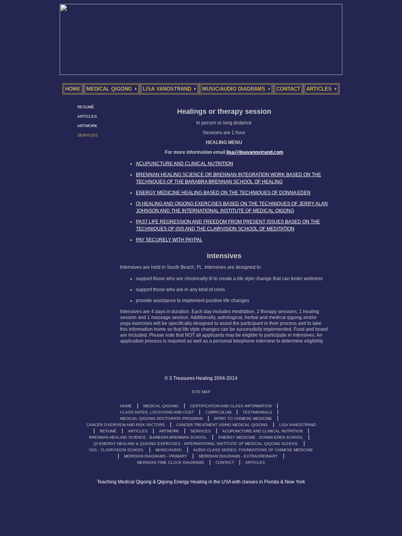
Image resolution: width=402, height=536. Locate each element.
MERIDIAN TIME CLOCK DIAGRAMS (170, 462)
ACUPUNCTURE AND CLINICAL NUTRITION (184, 163)
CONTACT (225, 462)
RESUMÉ (85, 107)
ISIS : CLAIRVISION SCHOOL (116, 450)
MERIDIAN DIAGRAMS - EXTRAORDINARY (238, 456)
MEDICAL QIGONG (161, 406)
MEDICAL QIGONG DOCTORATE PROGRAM (161, 418)
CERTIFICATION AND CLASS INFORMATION (231, 406)
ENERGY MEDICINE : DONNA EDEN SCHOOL (260, 437)
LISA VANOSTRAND (297, 425)
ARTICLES (87, 116)
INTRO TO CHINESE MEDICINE (243, 418)
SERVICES (200, 431)
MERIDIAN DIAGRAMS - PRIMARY (155, 456)
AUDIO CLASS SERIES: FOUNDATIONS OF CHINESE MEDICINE (253, 450)
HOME (126, 406)
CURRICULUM (218, 412)
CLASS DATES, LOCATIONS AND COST (157, 412)
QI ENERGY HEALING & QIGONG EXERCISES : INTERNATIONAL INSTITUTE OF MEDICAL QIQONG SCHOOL (195, 443)
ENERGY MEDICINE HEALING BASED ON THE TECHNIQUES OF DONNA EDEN (223, 192)
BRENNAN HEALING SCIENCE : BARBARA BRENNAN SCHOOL (148, 437)
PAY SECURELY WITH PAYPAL (169, 239)
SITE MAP (201, 392)
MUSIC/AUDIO (168, 450)
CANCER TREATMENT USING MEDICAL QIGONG (222, 425)
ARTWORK (87, 126)
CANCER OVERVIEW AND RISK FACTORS (125, 425)
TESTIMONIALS (257, 412)
